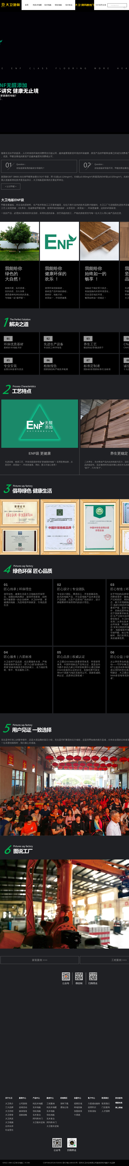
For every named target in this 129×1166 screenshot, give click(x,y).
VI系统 (77, 1115)
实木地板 (47, 5)
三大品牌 (9, 1107)
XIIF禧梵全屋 (100, 5)
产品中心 (36, 1098)
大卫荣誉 (9, 1115)
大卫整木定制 (39, 1122)
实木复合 (68, 5)
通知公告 (64, 1107)
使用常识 (92, 1107)
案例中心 (50, 1098)
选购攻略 (23, 1115)
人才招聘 (106, 1111)
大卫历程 (9, 1111)
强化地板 (58, 5)
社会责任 (9, 1130)
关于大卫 (8, 1098)
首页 (26, 5)
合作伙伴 (9, 1126)
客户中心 (91, 1098)
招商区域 (78, 1103)
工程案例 (51, 1103)
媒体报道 (23, 1111)
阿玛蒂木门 (38, 1119)
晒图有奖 (118, 1103)
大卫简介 (9, 1103)
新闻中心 (22, 1098)
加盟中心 (77, 1098)
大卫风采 (9, 1119)
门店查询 (106, 1107)
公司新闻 (23, 1103)
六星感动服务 (94, 1103)
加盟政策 (78, 1111)
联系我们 (105, 1098)
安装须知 (92, 1111)
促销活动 (23, 1107)
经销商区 (63, 1098)
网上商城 (118, 1108)
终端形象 (78, 1107)
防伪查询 (118, 1098)
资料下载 (64, 1103)
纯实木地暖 (37, 5)
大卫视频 (9, 1122)
